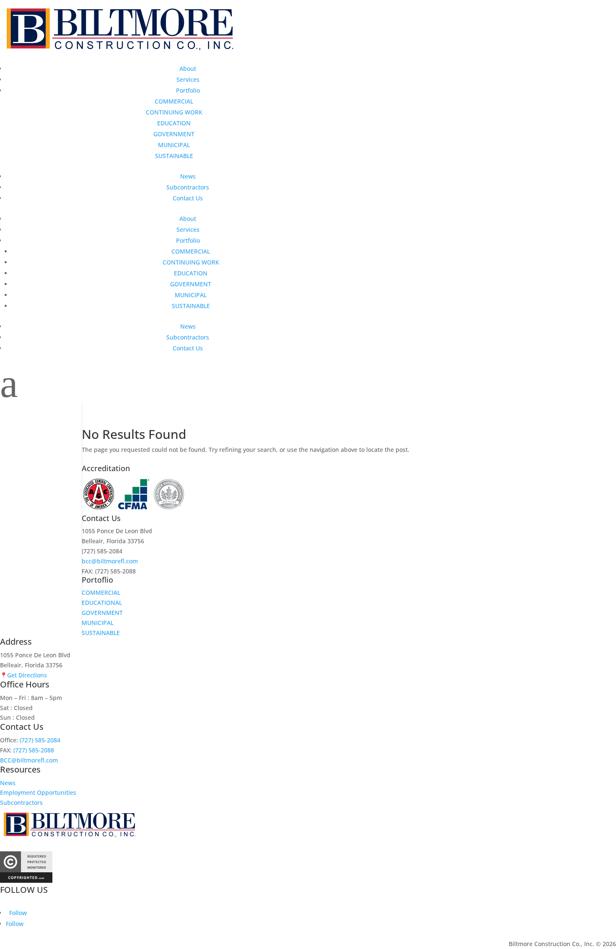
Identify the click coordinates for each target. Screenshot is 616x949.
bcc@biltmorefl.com (110, 561)
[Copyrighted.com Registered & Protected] (26, 880)
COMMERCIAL (174, 101)
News (188, 176)
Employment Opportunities (38, 792)
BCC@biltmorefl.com (29, 760)
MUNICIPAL (174, 145)
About (187, 69)
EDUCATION (174, 123)
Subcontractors (187, 187)
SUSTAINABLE (174, 156)
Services (187, 79)
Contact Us (188, 198)
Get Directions (27, 675)
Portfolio (188, 90)
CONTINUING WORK (174, 112)
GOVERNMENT (173, 134)
